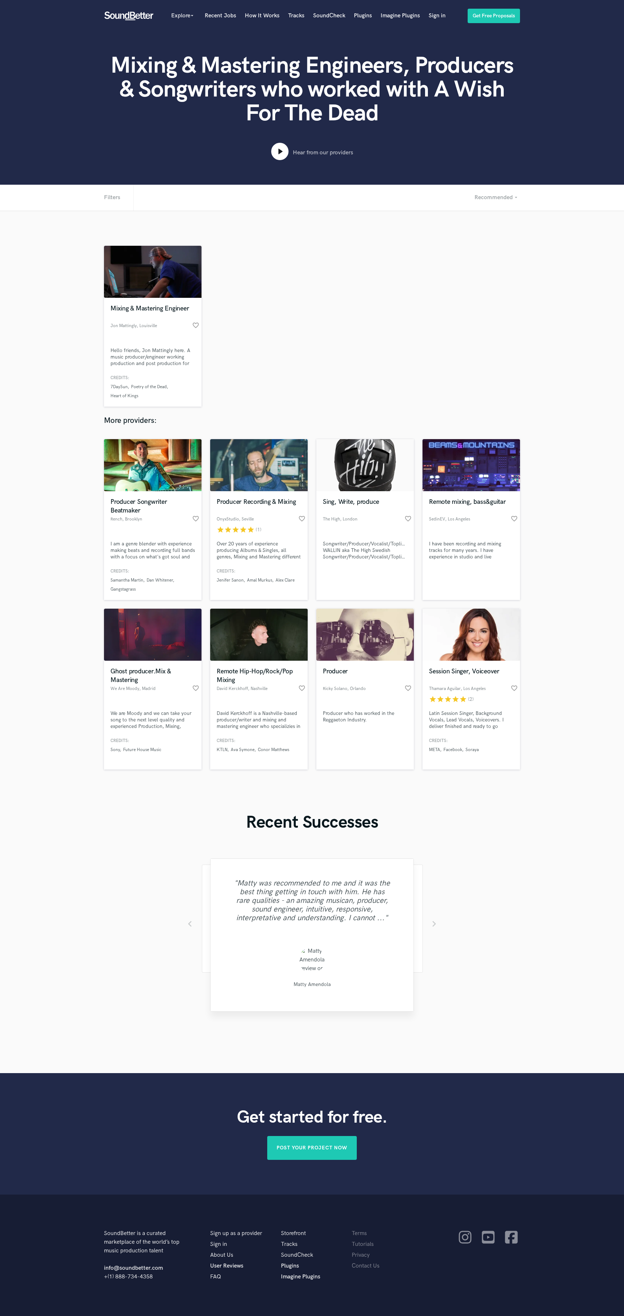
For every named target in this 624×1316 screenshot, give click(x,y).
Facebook (452, 750)
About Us (221, 1255)
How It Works (262, 15)
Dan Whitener (160, 580)
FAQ (215, 1276)
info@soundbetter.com (133, 1268)
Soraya (472, 750)
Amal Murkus (259, 580)
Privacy (361, 1255)
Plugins (363, 15)
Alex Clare (285, 580)
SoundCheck (329, 15)
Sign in (437, 15)
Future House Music (142, 750)
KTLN (222, 750)
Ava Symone (243, 750)
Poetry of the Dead (149, 387)
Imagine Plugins (400, 15)
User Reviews (226, 1266)
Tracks (296, 15)
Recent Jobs (220, 15)
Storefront (293, 1233)
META (434, 750)
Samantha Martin (126, 580)
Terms (359, 1233)
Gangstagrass (123, 589)
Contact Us (366, 1266)
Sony (115, 750)
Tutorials (363, 1244)
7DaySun (119, 387)
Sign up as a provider (236, 1233)
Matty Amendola (312, 984)
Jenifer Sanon (230, 580)
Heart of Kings (124, 396)
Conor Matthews (273, 750)
